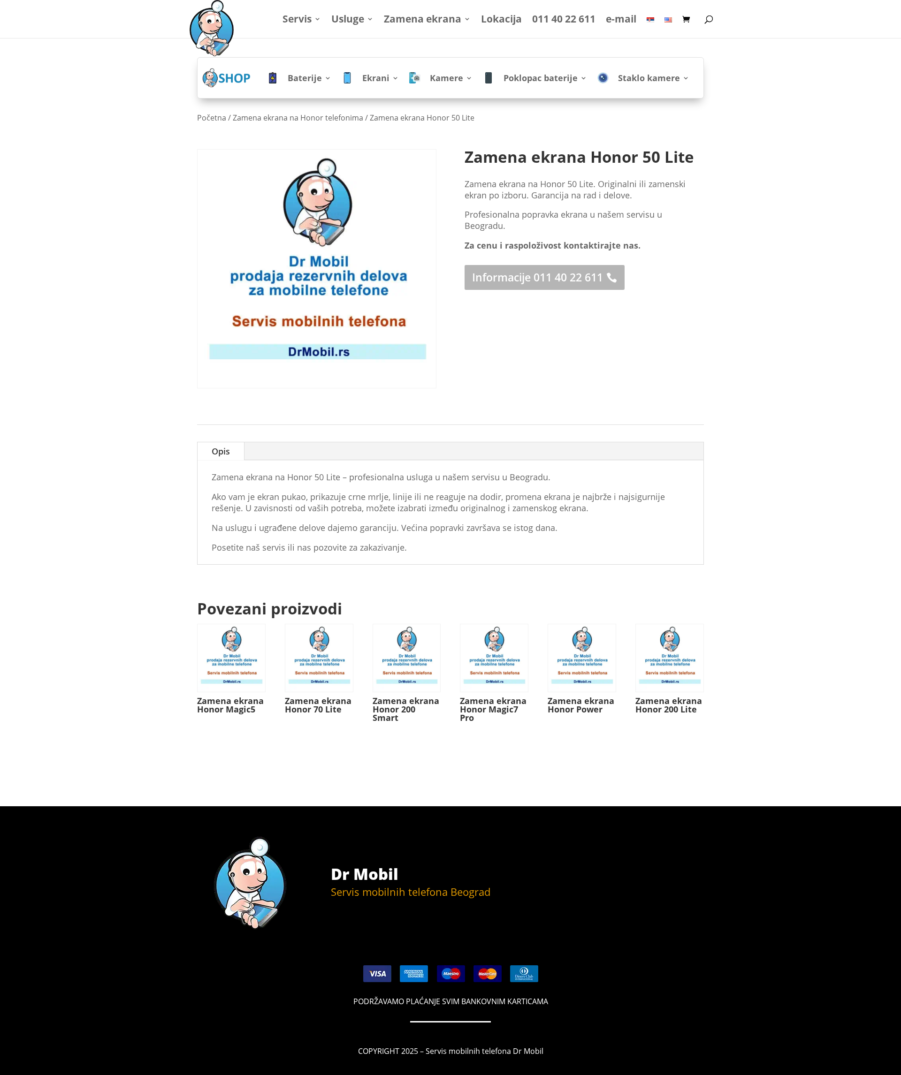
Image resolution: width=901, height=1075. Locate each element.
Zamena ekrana (422, 20)
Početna (211, 118)
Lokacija (501, 20)
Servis (297, 20)
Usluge (347, 20)
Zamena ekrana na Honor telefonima (298, 118)
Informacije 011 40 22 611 (537, 277)
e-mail (621, 20)
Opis (221, 451)
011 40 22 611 (564, 20)
